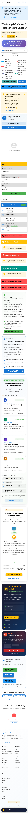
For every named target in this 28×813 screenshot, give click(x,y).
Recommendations (6, 785)
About (3, 776)
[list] (14, 176)
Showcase (4, 782)
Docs (16, 749)
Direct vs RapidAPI (6, 789)
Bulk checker (5, 767)
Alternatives (4, 787)
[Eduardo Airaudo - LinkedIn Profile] (25, 2)
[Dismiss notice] (16, 36)
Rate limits (17, 767)
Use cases (4, 760)
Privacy (3, 798)
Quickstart (17, 751)
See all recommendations (13, 500)
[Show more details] (5, 36)
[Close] (25, 8)
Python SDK (17, 762)
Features (4, 749)
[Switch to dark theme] (23, 2)
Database (4, 764)
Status (16, 764)
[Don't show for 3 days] (24, 585)
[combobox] (5, 56)
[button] (8, 56)
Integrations (5, 762)
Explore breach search (13, 578)
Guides (3, 791)
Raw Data (5, 199)
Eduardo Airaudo (6, 778)
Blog (3, 773)
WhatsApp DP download (7, 751)
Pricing (3, 755)
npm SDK (17, 760)
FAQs (3, 794)
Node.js (16, 755)
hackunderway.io (14, 802)
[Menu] (2, 2)
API (3, 758)
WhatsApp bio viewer (6, 753)
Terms (3, 796)
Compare (4, 780)
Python (16, 753)
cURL (16, 758)
